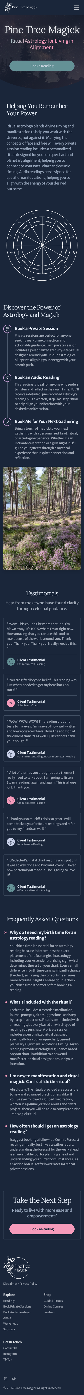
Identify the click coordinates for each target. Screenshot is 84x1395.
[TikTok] (14, 1379)
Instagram (10, 1354)
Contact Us (10, 1348)
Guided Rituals (53, 1301)
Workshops (10, 1323)
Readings (9, 1301)
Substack (9, 1329)
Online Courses (53, 1306)
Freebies (49, 1312)
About (7, 1318)
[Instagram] (6, 1379)
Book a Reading (41, 66)
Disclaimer (10, 1284)
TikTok (7, 1359)
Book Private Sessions (17, 1306)
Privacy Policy (28, 1284)
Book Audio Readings (16, 1312)
